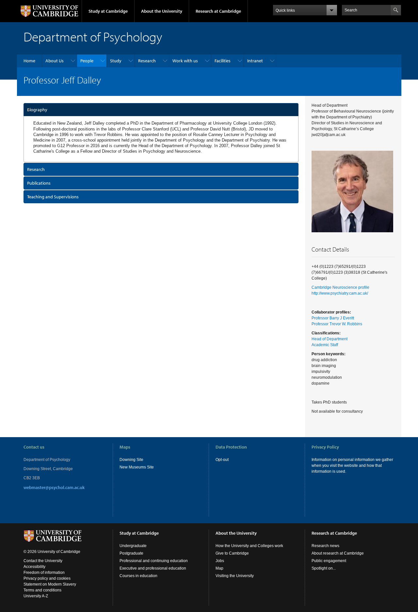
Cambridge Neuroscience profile (340, 287)
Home (29, 61)
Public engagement (329, 560)
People (86, 61)
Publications (39, 183)
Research (147, 61)
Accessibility (34, 566)
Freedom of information (44, 572)
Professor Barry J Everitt (333, 318)
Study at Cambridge (108, 11)
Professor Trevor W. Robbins (337, 324)
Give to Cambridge (232, 553)
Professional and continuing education (154, 560)
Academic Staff (325, 345)
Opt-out (222, 459)
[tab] (161, 109)
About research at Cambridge (338, 553)
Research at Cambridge (218, 11)
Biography (37, 110)
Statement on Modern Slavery (50, 584)
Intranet (255, 61)
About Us (54, 61)
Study (115, 61)
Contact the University (43, 560)
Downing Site (131, 459)
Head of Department (329, 339)
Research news (325, 545)
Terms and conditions (42, 590)
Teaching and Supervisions (53, 197)
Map (219, 568)
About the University (161, 11)
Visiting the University (235, 576)
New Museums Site (137, 467)
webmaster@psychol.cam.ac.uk (54, 487)
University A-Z (36, 596)
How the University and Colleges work (249, 545)
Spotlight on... (324, 568)
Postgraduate (131, 553)
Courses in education (138, 576)
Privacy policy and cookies (47, 578)
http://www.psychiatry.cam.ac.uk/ (340, 293)
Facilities (223, 61)
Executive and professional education (153, 568)
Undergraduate (133, 545)
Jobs (220, 560)
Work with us (185, 61)
